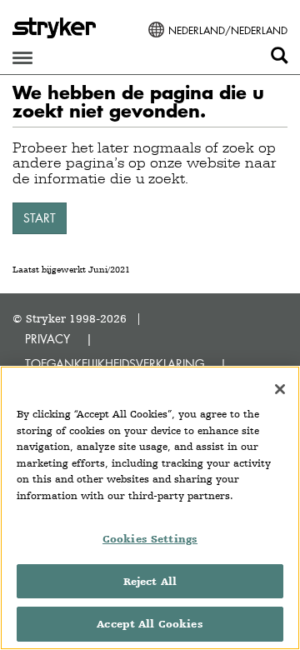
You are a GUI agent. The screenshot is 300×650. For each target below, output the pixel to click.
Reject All (150, 581)
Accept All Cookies (149, 624)
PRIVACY (47, 339)
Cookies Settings (150, 538)
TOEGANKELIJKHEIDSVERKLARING (114, 364)
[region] (150, 508)
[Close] (280, 389)
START (39, 218)
